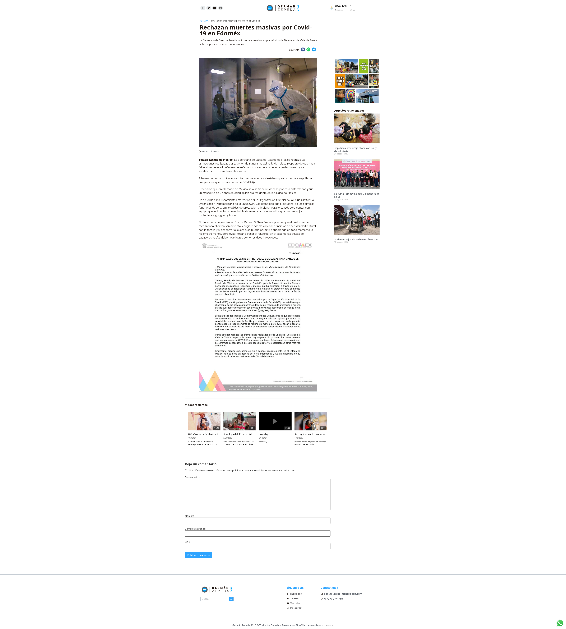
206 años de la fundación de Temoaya (204, 434)
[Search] (231, 599)
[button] (303, 49)
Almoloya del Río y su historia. (239, 434)
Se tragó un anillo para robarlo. (310, 434)
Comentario (192, 477)
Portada (204, 21)
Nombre (189, 516)
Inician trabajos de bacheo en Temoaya (356, 239)
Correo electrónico (195, 529)
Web (187, 541)
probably (263, 434)
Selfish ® (329, 625)
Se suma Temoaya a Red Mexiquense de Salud (356, 195)
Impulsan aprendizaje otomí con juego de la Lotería (355, 149)
